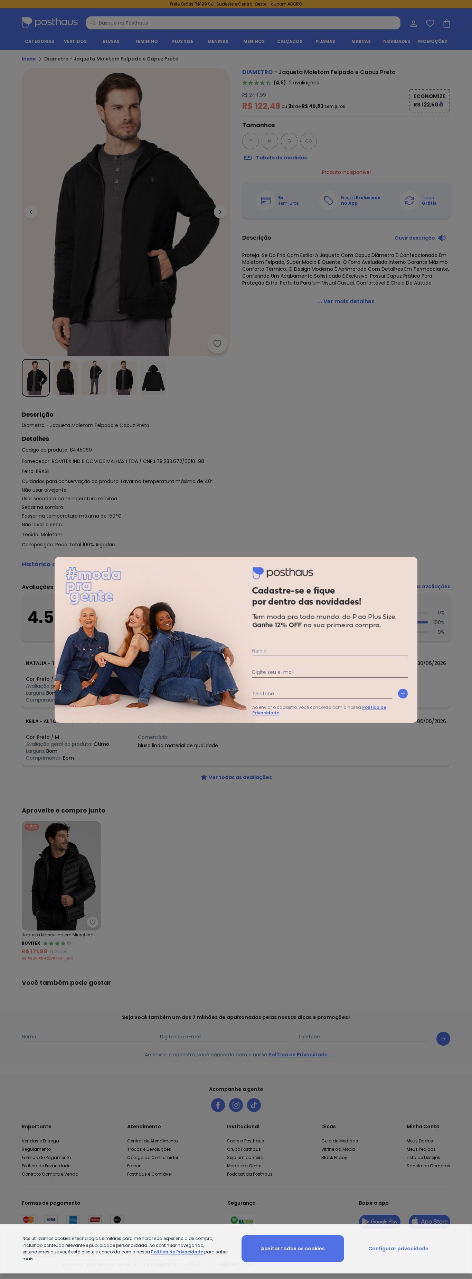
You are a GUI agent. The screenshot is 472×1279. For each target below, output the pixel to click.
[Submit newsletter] (403, 693)
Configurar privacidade (398, 1248)
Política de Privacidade (177, 1252)
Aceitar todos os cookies (293, 1248)
